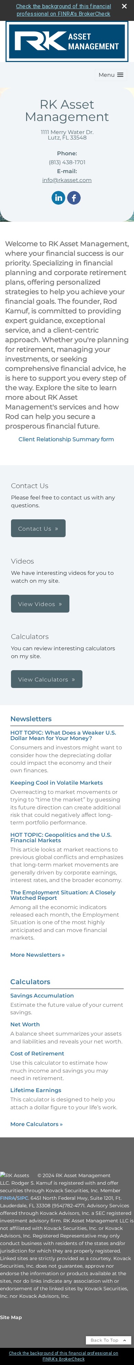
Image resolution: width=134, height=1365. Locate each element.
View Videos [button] (36, 604)
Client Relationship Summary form (67, 439)
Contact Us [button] (35, 529)
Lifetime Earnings (35, 1090)
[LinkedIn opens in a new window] (58, 198)
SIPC (22, 1198)
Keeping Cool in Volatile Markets (56, 783)
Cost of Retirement (37, 1053)
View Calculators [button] (43, 679)
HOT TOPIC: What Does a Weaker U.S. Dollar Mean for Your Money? (63, 735)
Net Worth (25, 1024)
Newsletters (31, 719)
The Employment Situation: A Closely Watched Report (62, 895)
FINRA (7, 1198)
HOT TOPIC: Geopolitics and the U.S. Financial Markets (61, 838)
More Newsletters (37, 955)
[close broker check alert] (124, 6)
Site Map (11, 1317)
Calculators (30, 982)
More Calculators (36, 1124)
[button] (111, 75)
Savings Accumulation (42, 995)
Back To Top (105, 1340)
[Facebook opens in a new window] (74, 198)
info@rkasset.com (67, 180)
